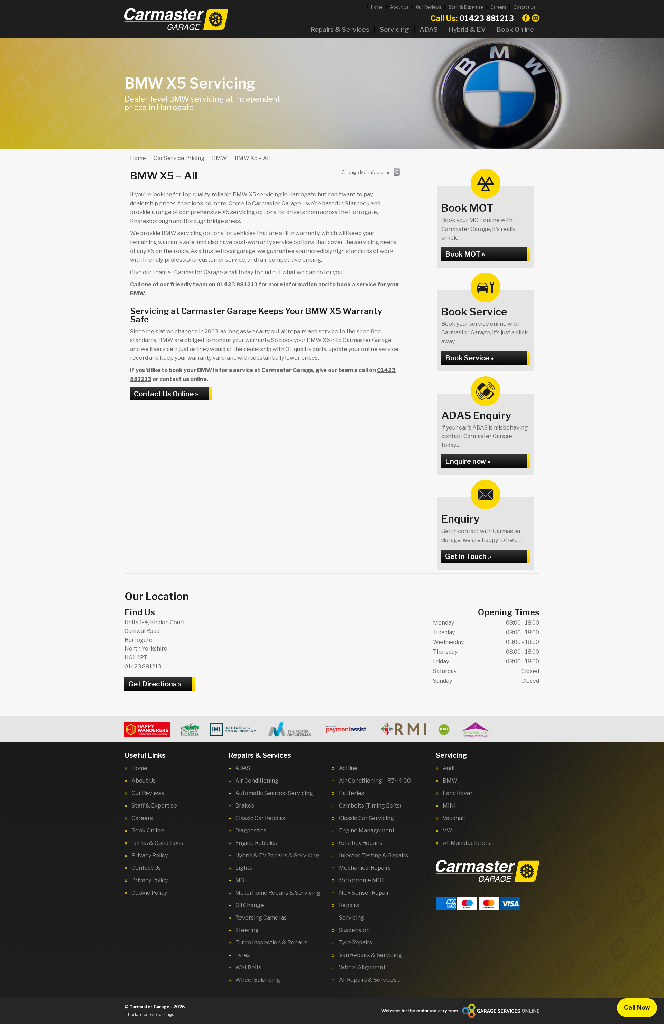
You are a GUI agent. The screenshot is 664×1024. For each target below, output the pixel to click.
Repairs (349, 905)
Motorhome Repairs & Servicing (277, 893)
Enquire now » (467, 461)
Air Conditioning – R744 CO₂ (376, 781)
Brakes (244, 806)
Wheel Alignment (362, 967)
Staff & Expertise (466, 7)
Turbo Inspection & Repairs (271, 942)
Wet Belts (248, 967)
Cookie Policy (149, 893)
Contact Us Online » (166, 394)
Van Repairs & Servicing (370, 955)
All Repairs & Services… (369, 980)
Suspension (354, 930)
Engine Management (367, 830)
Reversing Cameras (261, 918)
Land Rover (458, 793)
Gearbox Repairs (360, 843)
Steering (247, 930)
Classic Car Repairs (260, 818)
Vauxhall (454, 818)
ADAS (428, 29)
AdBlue (348, 768)
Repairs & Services (339, 29)
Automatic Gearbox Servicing (274, 793)
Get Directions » (154, 684)
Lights (243, 868)
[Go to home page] (176, 19)
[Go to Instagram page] (536, 18)
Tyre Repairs (355, 942)
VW (447, 830)
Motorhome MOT (362, 880)
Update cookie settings (151, 1014)
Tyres (242, 955)
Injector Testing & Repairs (373, 855)
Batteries (351, 793)
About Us (399, 7)
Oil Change (249, 905)
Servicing (394, 29)
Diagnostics (250, 830)
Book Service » (469, 358)
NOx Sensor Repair (364, 893)
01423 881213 (472, 18)
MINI (449, 806)
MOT (241, 880)
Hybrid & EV (467, 29)
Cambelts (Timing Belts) (370, 806)
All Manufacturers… (468, 843)
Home (376, 7)
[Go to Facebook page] (526, 18)
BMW (450, 781)
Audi (448, 768)
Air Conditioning (256, 781)
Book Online (515, 29)
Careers (498, 7)
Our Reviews (428, 7)
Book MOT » (465, 254)
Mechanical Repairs (365, 868)
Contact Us (524, 7)
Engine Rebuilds (256, 843)
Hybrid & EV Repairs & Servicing (277, 855)
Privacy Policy (149, 855)
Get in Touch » (468, 556)
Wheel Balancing (257, 980)
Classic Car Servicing (366, 818)
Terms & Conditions (157, 843)
